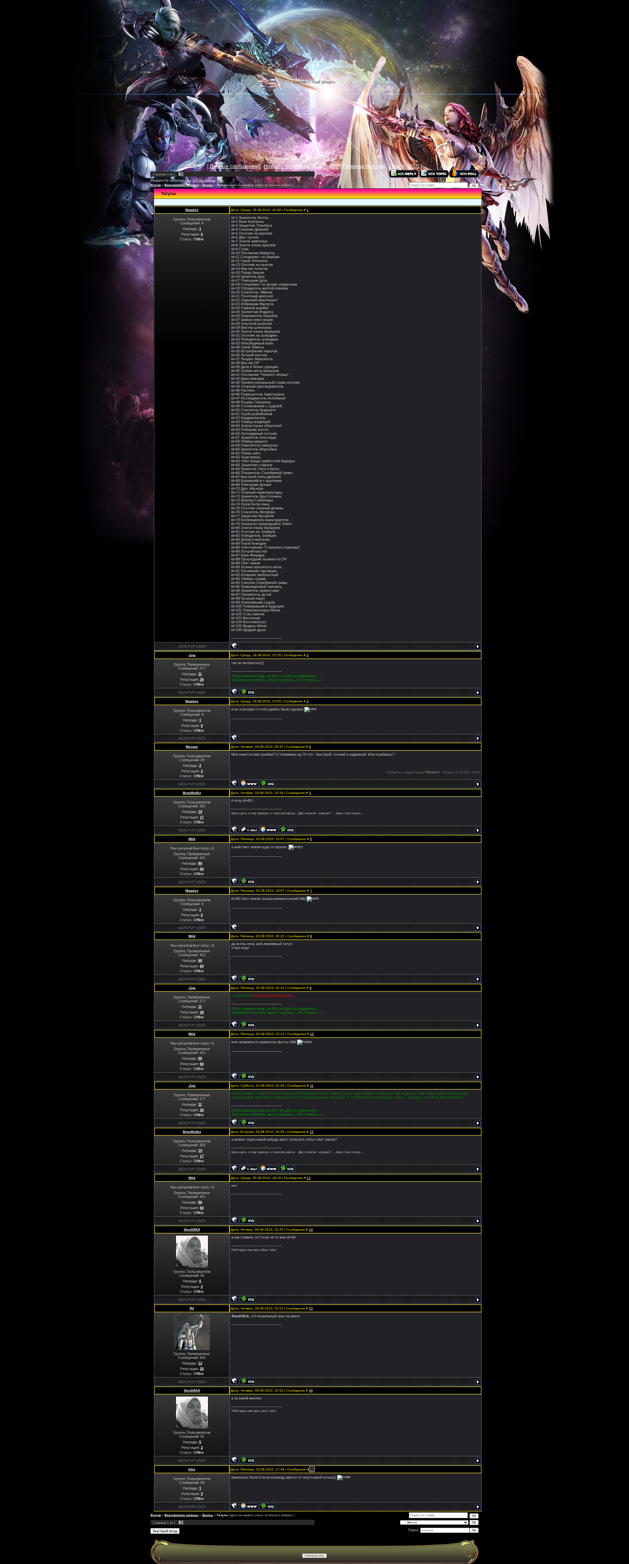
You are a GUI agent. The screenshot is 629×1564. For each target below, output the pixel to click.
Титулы (222, 185)
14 (311, 1229)
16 (311, 1390)
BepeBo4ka (192, 793)
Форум (155, 185)
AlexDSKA (192, 1229)
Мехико (192, 746)
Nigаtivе (192, 210)
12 (312, 1131)
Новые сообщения (286, 166)
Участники (326, 166)
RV (192, 1308)
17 (312, 1469)
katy (188, 180)
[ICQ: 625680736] (267, 1506)
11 (312, 1085)
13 (309, 1178)
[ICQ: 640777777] (287, 830)
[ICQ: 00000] (248, 1381)
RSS (413, 166)
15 (311, 1308)
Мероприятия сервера (181, 185)
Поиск (396, 166)
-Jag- (192, 655)
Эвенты (207, 185)
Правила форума (364, 166)
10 (312, 1034)
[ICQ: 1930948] (248, 692)
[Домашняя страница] (249, 784)
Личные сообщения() (235, 166)
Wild (220, 180)
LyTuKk (198, 180)
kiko (191, 1469)
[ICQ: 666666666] (248, 1299)
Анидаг (210, 180)
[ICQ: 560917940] (248, 881)
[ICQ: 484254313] (267, 784)
